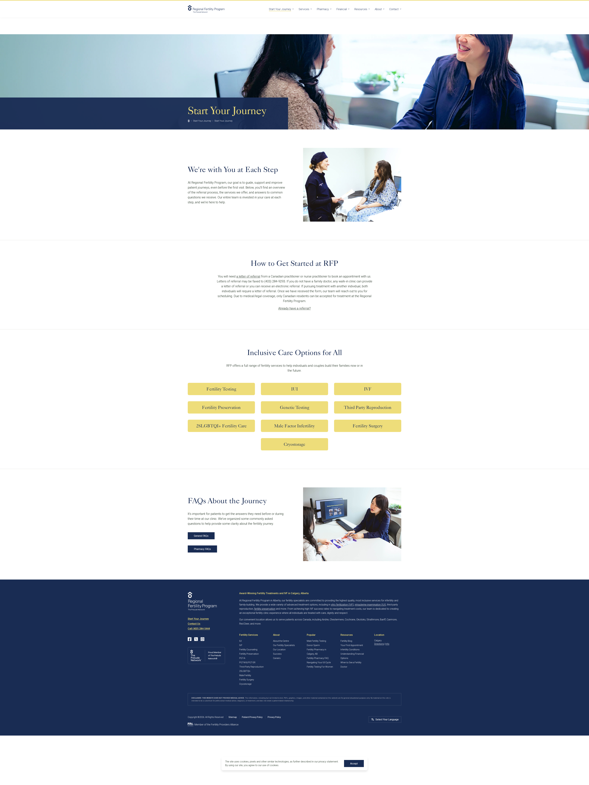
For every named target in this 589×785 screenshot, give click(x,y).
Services (304, 9)
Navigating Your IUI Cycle (319, 662)
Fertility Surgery (246, 679)
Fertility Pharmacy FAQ (318, 658)
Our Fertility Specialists (284, 645)
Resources (360, 9)
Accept (354, 763)
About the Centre (281, 641)
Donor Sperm (313, 645)
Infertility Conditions (350, 649)
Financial (341, 9)
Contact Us (194, 623)
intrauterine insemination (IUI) (370, 604)
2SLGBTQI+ (244, 671)
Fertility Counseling (248, 649)
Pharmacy (323, 9)
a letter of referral (248, 276)
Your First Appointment (352, 645)
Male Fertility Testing (316, 641)
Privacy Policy (274, 717)
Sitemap (233, 717)
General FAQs (201, 535)
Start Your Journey (280, 9)
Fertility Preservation (249, 654)
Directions (379, 644)
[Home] (189, 121)
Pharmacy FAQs (202, 549)
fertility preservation (264, 608)
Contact (394, 9)
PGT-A (242, 658)
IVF (240, 645)
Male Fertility (245, 675)
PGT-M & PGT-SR (247, 662)
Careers (277, 658)
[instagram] (202, 639)
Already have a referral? (294, 308)
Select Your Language (387, 719)
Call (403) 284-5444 (199, 628)
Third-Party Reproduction (251, 667)
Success (277, 654)
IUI (240, 641)
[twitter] (196, 639)
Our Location (279, 649)
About (378, 9)
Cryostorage (245, 684)
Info (387, 644)
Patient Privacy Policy (252, 717)
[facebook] (189, 639)
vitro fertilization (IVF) (342, 604)
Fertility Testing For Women (320, 667)
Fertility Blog (346, 641)
